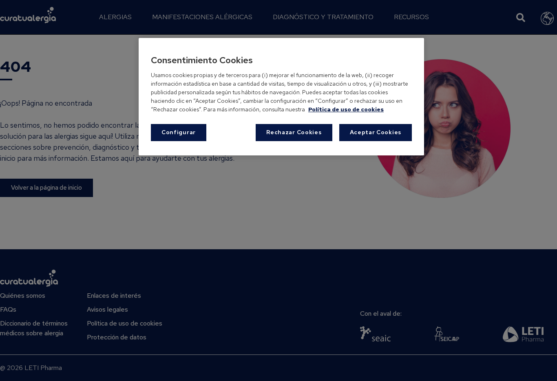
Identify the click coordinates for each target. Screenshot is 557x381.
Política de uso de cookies (346, 109)
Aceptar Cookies (376, 132)
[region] (281, 96)
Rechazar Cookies (293, 132)
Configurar (178, 132)
